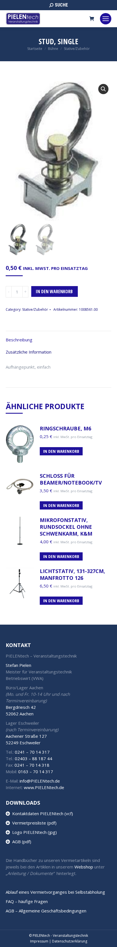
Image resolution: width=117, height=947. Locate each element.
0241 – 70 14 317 (32, 752)
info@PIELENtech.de (40, 781)
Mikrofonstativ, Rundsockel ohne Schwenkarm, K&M (66, 527)
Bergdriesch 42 (21, 707)
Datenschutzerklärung (69, 941)
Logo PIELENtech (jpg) (33, 832)
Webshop (83, 867)
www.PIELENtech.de (44, 787)
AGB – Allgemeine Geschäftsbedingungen (46, 911)
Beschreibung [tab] (19, 340)
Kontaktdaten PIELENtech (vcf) (41, 813)
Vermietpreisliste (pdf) (33, 823)
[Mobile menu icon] (105, 18)
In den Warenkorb (54, 291)
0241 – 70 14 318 (31, 765)
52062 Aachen (20, 713)
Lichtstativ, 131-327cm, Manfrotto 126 (72, 574)
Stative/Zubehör (35, 309)
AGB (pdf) (20, 841)
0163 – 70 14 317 (35, 771)
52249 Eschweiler (23, 742)
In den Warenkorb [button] (61, 451)
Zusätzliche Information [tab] (28, 352)
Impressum (39, 941)
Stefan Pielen (18, 665)
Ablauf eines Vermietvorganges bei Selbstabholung (55, 892)
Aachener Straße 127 (26, 736)
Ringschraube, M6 (65, 428)
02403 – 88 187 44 (33, 758)
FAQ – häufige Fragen (27, 901)
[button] (103, 89)
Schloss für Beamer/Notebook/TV (71, 479)
